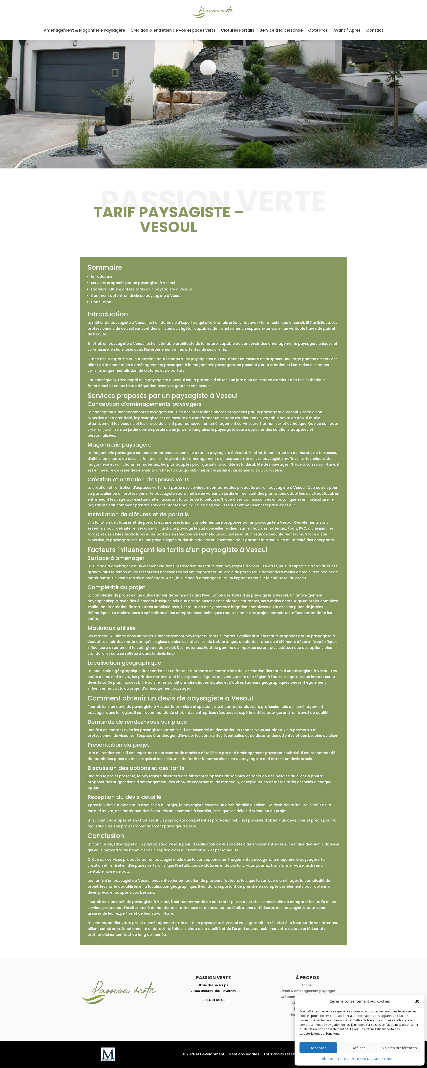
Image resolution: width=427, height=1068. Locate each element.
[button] (417, 1001)
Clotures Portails (237, 30)
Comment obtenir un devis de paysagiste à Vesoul (137, 295)
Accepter (318, 1047)
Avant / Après (347, 30)
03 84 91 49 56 (213, 1000)
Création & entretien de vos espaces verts (172, 30)
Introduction (102, 276)
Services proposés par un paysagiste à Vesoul (133, 282)
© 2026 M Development (203, 1054)
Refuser (358, 1047)
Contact (374, 30)
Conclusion (101, 302)
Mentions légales (244, 1054)
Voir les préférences (399, 1047)
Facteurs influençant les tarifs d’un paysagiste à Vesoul (141, 289)
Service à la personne (281, 30)
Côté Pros (318, 30)
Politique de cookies (334, 1059)
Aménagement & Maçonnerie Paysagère (84, 30)
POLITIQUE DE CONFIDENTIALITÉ (373, 1059)
